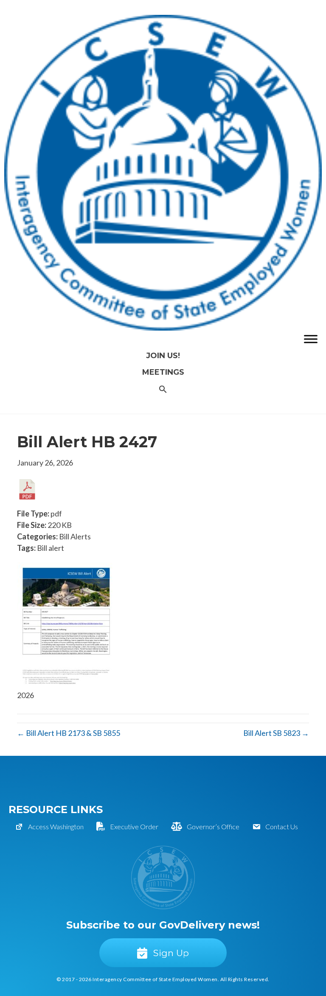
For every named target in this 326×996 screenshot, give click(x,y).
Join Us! (163, 355)
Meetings (163, 372)
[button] (163, 390)
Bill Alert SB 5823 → (276, 733)
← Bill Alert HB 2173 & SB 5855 (68, 733)
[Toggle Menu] (311, 339)
